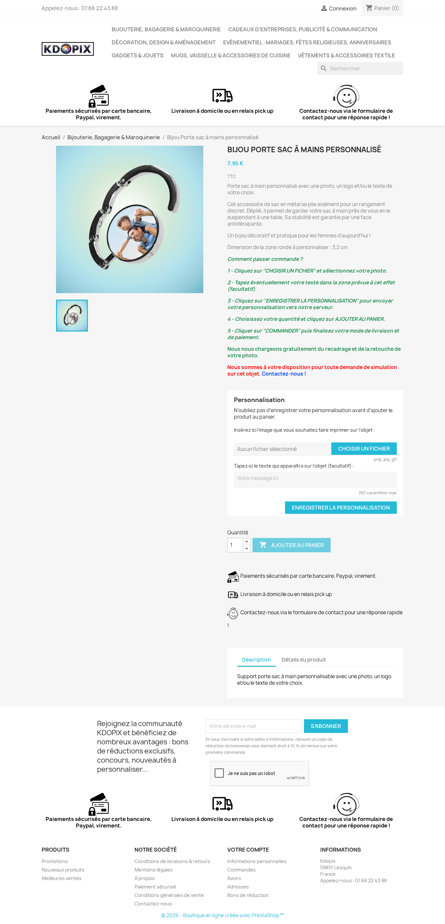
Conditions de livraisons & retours (172, 861)
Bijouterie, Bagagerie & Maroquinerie (166, 29)
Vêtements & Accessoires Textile (346, 55)
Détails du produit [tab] (304, 659)
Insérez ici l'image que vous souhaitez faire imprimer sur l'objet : (304, 430)
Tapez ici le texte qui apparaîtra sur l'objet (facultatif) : (294, 466)
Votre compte (248, 849)
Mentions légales (154, 870)
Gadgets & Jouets (138, 55)
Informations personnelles (256, 861)
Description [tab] (256, 659)
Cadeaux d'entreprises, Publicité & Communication (302, 29)
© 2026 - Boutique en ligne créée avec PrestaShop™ (222, 915)
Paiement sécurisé (155, 887)
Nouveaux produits (63, 870)
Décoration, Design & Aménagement (164, 42)
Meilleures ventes (61, 878)
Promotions (55, 861)
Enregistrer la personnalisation (341, 507)
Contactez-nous (153, 904)
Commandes (241, 870)
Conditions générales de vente (169, 895)
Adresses (238, 887)
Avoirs (234, 878)
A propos (145, 878)
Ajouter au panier (291, 545)
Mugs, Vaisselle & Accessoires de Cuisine (231, 55)
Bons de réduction (248, 895)
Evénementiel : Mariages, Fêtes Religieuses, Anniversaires (307, 42)
